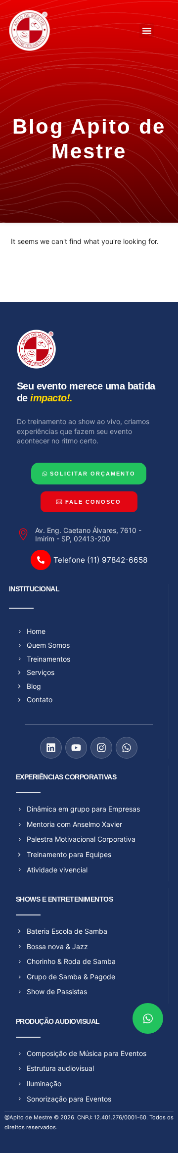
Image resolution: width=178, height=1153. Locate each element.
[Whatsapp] (126, 748)
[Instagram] (101, 748)
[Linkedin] (51, 748)
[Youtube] (76, 748)
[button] (146, 30)
